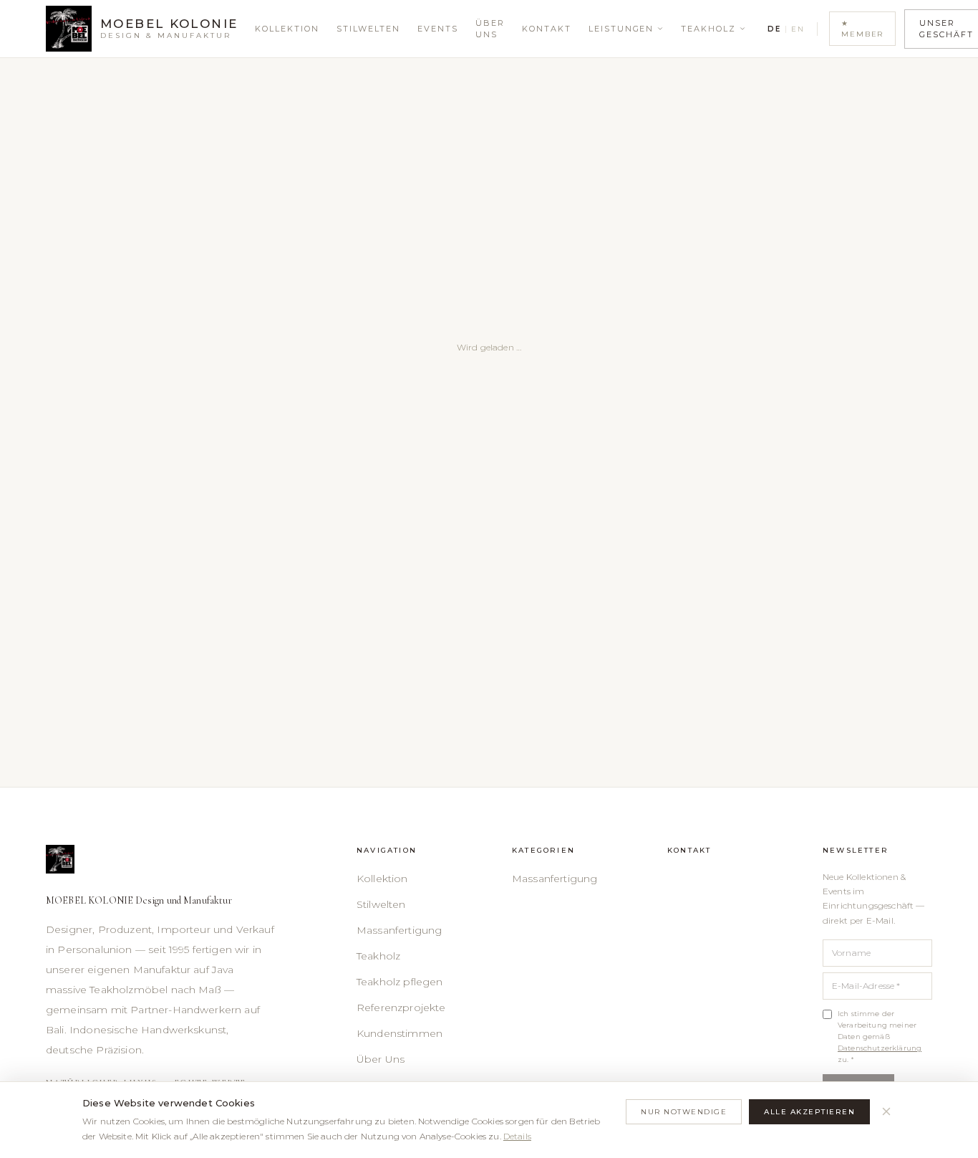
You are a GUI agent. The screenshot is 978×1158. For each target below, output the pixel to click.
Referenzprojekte (401, 1007)
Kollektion (287, 29)
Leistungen (621, 29)
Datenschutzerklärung (879, 1048)
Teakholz (708, 29)
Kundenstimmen (399, 1033)
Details (517, 1136)
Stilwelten (368, 29)
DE (774, 29)
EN (797, 29)
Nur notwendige (684, 1111)
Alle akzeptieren (809, 1111)
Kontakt (546, 29)
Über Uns (490, 29)
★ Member (862, 29)
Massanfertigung (399, 930)
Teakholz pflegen (400, 981)
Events (437, 29)
